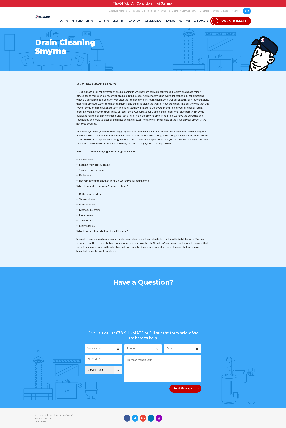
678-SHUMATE (130, 332)
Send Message (182, 388)
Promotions (40, 421)
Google (143, 418)
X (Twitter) (135, 418)
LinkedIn (151, 418)
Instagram (159, 418)
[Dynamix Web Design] (243, 418)
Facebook (127, 418)
